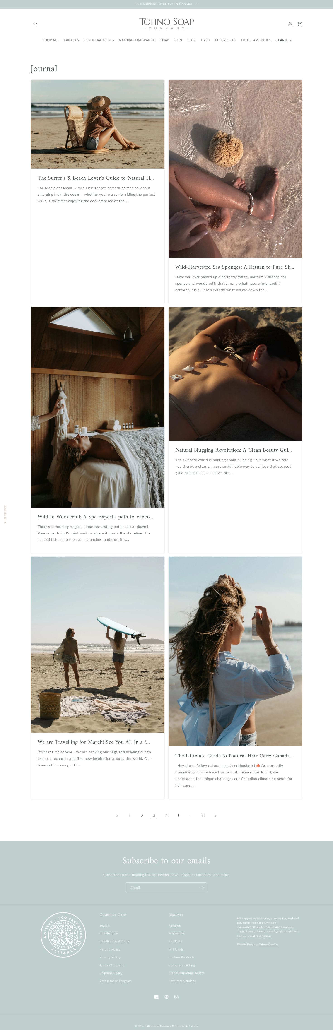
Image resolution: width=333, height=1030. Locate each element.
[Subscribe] (202, 887)
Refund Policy (110, 949)
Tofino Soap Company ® (159, 1026)
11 (203, 816)
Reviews (174, 925)
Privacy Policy (109, 957)
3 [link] (154, 815)
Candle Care (108, 933)
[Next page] (215, 816)
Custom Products (181, 957)
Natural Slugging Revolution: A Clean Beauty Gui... (233, 450)
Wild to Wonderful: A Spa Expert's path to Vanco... (96, 517)
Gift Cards (176, 949)
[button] (36, 24)
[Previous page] (118, 816)
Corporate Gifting (181, 965)
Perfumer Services (182, 981)
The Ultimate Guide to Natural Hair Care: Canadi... (234, 756)
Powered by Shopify (186, 1026)
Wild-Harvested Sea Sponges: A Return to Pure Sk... (234, 267)
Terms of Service (112, 965)
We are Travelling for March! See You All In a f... (94, 742)
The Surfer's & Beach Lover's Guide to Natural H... (96, 178)
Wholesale (176, 933)
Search (104, 925)
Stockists (175, 941)
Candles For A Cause (114, 941)
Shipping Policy (111, 973)
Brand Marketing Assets (186, 973)
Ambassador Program (115, 981)
